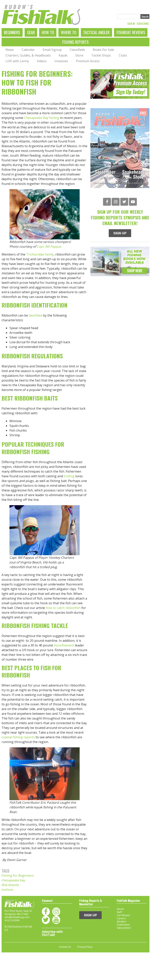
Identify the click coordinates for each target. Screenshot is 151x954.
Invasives (61, 61)
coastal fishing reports (18, 737)
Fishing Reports (75, 42)
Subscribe (143, 23)
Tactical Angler (96, 32)
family (49, 254)
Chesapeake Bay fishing (41, 118)
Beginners (12, 32)
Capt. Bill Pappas (49, 246)
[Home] (41, 15)
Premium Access (88, 61)
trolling (69, 476)
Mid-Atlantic (10, 885)
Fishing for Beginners (18, 875)
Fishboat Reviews (131, 32)
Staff (119, 912)
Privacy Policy (84, 947)
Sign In (131, 23)
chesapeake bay (13, 880)
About (120, 909)
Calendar (28, 49)
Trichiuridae (35, 254)
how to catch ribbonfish (63, 608)
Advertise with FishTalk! (52, 933)
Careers (121, 918)
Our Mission (123, 915)
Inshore (7, 889)
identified (35, 315)
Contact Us (65, 947)
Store (79, 55)
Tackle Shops (101, 55)
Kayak (63, 55)
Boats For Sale (103, 49)
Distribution (123, 924)
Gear (31, 32)
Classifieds (77, 49)
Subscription (124, 927)
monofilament (63, 645)
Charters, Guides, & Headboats (28, 55)
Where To (68, 32)
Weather (121, 921)
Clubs (123, 55)
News (10, 49)
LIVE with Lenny (17, 61)
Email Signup (52, 49)
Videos (42, 61)
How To (48, 32)
